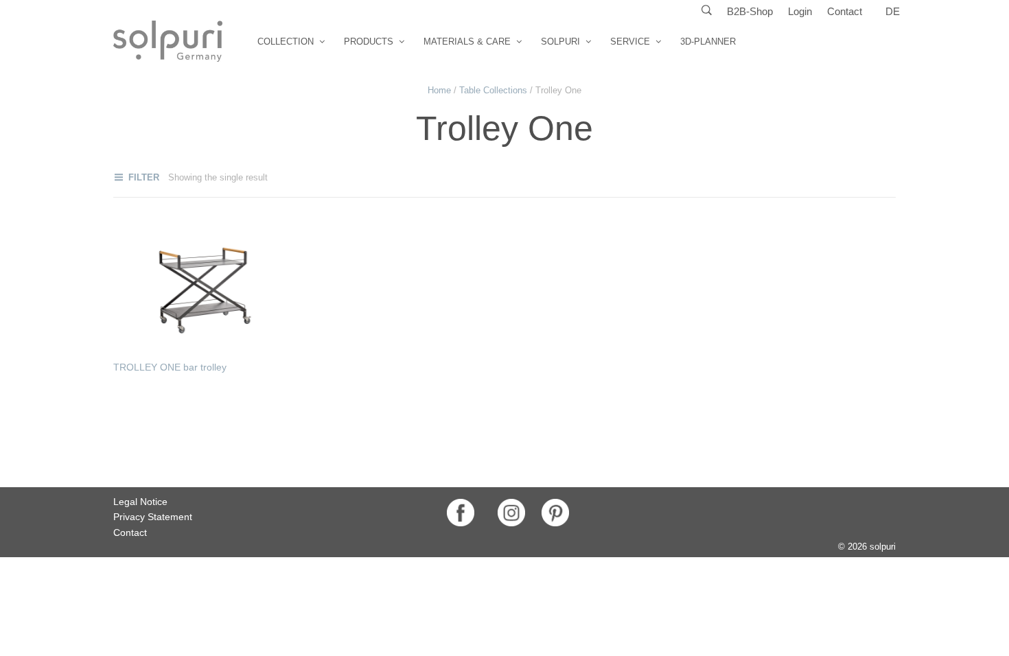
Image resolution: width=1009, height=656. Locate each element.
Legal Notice (140, 501)
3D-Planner (708, 41)
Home (439, 90)
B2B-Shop (750, 11)
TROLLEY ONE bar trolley (170, 367)
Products (368, 41)
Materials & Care (467, 41)
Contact (844, 11)
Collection (285, 41)
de (892, 11)
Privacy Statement (152, 516)
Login (800, 11)
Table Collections (493, 90)
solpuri (560, 41)
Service (630, 41)
